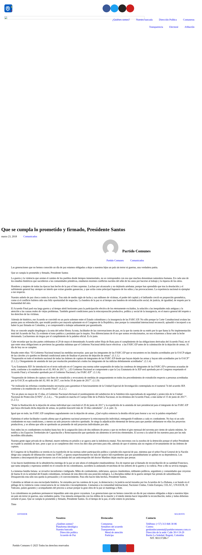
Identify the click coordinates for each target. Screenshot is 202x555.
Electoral (173, 27)
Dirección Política (168, 19)
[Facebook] (106, 8)
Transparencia (156, 27)
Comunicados (30, 236)
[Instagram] (122, 8)
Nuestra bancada (144, 19)
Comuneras (188, 19)
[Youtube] (130, 8)
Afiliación (189, 27)
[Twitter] (114, 8)
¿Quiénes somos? (121, 19)
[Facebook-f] (122, 548)
